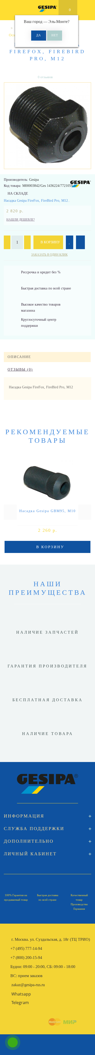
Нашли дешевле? (20, 219)
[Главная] (6, 28)
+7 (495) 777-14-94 (26, 948)
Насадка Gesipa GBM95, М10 (47, 511)
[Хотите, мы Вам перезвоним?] (12, 1042)
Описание (19, 357)
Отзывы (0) (20, 369)
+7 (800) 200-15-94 (26, 957)
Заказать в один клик (49, 254)
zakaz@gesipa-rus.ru (28, 985)
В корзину (50, 242)
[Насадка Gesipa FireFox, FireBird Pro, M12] (47, 125)
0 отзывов (45, 77)
